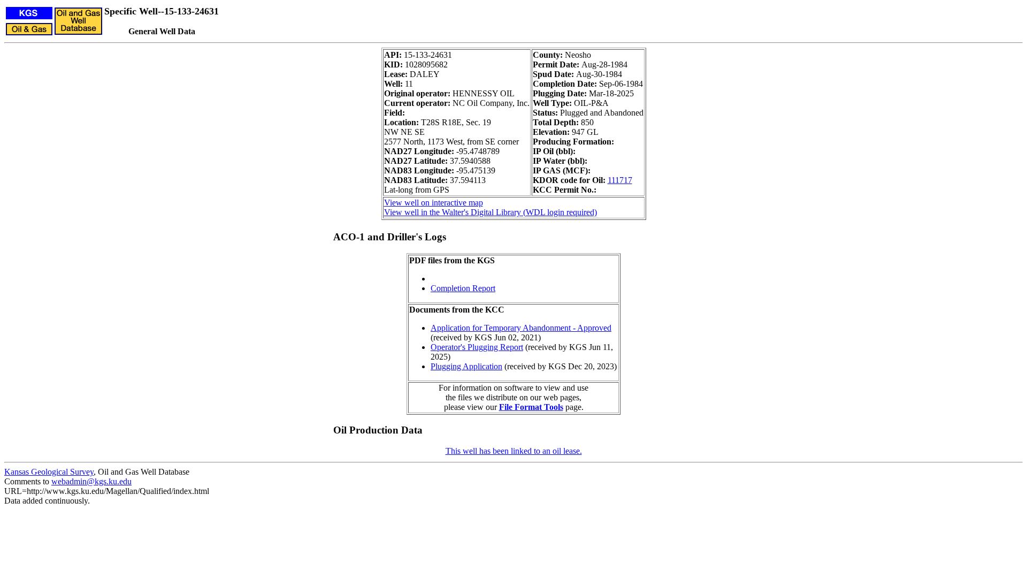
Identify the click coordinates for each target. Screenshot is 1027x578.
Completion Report (463, 288)
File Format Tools (531, 407)
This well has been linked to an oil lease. (514, 450)
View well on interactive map (433, 202)
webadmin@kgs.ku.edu (91, 481)
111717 (620, 180)
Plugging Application (466, 366)
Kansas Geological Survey (49, 471)
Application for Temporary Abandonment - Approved (521, 327)
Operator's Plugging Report (477, 347)
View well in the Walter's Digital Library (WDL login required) (490, 212)
